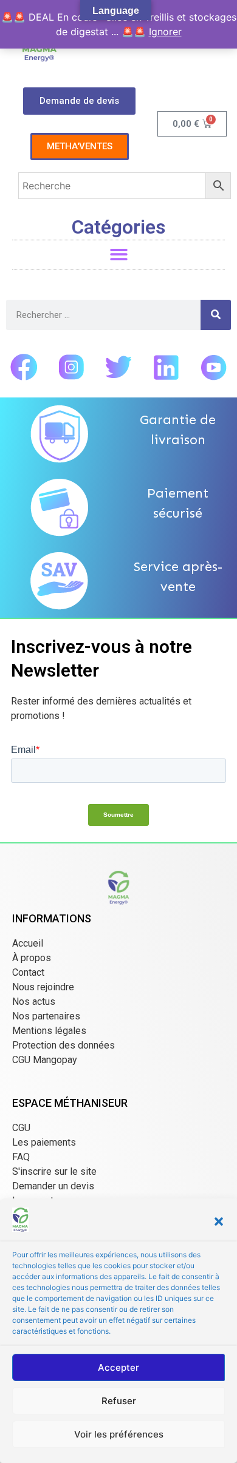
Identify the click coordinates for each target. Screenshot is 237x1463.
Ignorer (165, 31)
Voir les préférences (118, 1434)
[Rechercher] (216, 315)
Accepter (118, 1367)
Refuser (118, 1401)
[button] (219, 1221)
